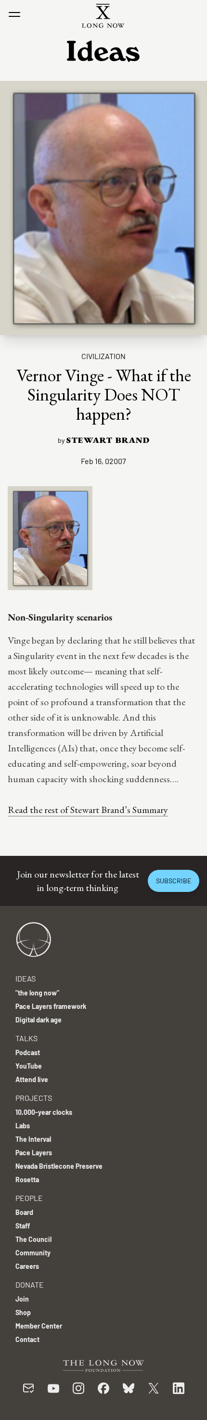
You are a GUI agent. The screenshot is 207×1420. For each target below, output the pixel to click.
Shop (23, 1312)
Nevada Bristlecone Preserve (59, 1166)
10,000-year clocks (43, 1112)
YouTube (28, 1066)
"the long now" (37, 993)
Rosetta (27, 1179)
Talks (26, 1038)
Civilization (103, 356)
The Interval (33, 1139)
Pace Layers (33, 1153)
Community (33, 1253)
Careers (27, 1266)
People (29, 1197)
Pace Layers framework (50, 1006)
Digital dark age (38, 1020)
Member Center (38, 1326)
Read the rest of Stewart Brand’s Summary (88, 809)
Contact (27, 1339)
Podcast (27, 1052)
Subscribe (173, 881)
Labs (22, 1126)
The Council (33, 1239)
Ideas (25, 978)
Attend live (31, 1079)
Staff (22, 1226)
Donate (29, 1284)
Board (24, 1212)
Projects (33, 1097)
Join (22, 1299)
